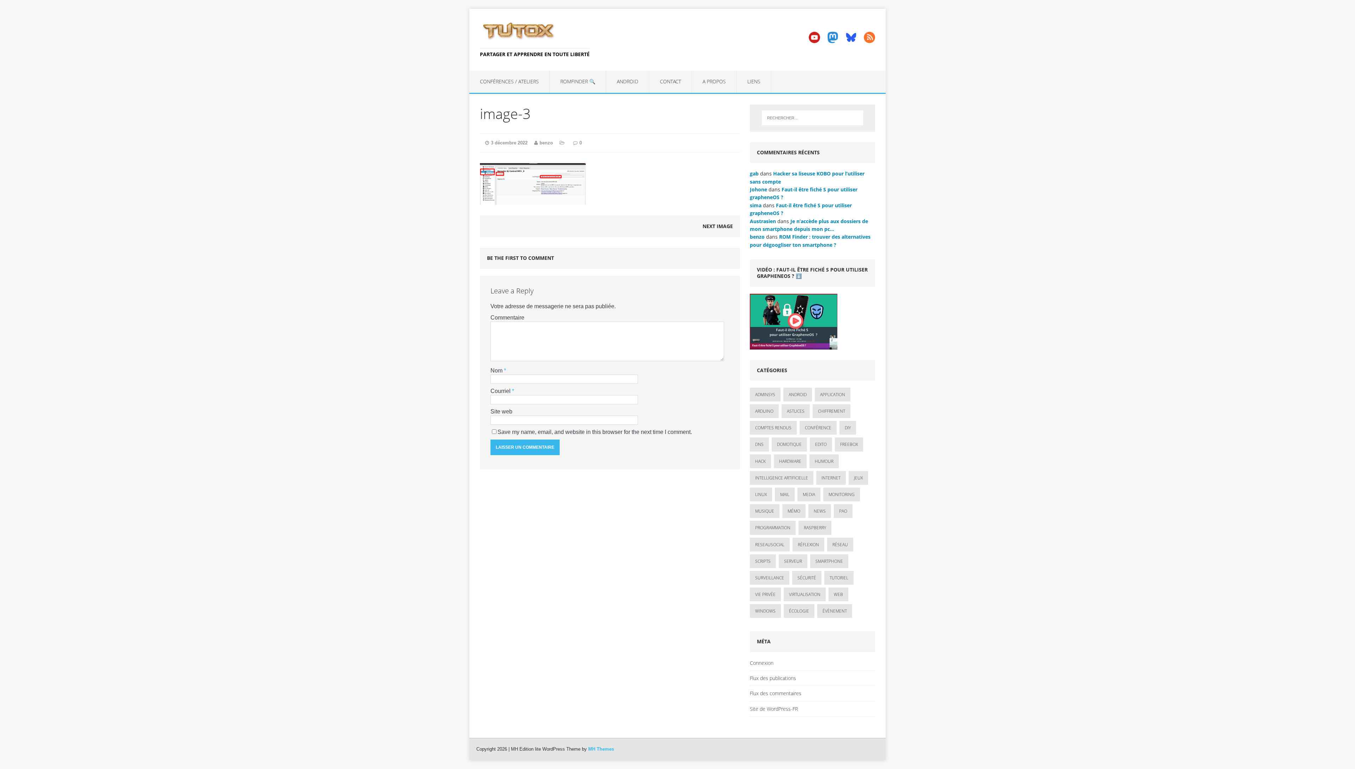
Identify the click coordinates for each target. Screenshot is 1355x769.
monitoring (842, 494)
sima (755, 205)
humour (824, 461)
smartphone (829, 561)
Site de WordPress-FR (774, 708)
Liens (753, 81)
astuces (796, 411)
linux (761, 494)
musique (764, 511)
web (838, 594)
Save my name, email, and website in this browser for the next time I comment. (595, 432)
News (820, 511)
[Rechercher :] (812, 118)
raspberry (815, 528)
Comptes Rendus (773, 428)
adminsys (765, 395)
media (809, 494)
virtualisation (804, 594)
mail (784, 494)
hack (760, 461)
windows (765, 611)
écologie (799, 611)
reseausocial (769, 545)
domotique (789, 444)
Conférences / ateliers (509, 81)
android (798, 395)
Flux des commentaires (775, 693)
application (832, 395)
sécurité (806, 578)
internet (831, 478)
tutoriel (839, 578)
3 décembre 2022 (509, 142)
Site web (501, 412)
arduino (764, 411)
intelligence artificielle (781, 478)
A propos (714, 81)
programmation (772, 528)
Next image (718, 226)
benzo (546, 142)
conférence (818, 428)
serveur (793, 561)
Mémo (794, 511)
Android (627, 81)
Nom (497, 371)
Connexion (761, 663)
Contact (670, 81)
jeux (858, 478)
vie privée (765, 594)
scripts (763, 561)
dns (759, 444)
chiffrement (831, 411)
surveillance (769, 578)
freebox (849, 444)
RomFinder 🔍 (577, 81)
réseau (840, 545)
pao (843, 511)
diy (848, 428)
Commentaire (507, 318)
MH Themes (601, 749)
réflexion (808, 545)
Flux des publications (773, 678)
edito (821, 444)
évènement (835, 611)
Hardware (790, 461)
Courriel (501, 391)
